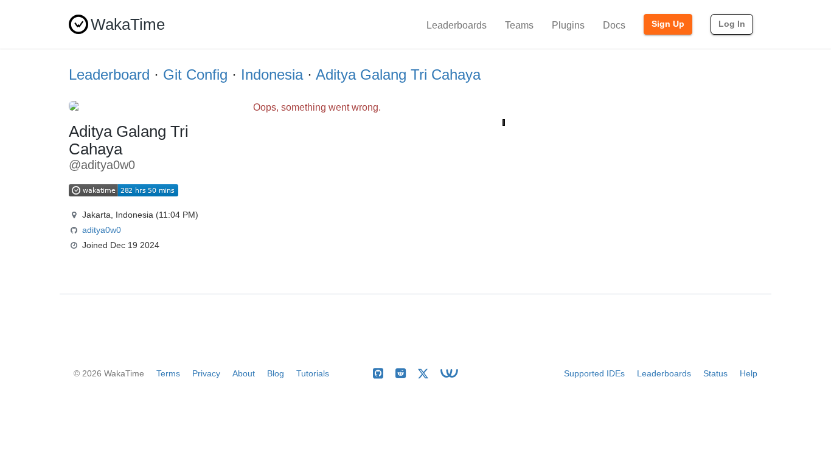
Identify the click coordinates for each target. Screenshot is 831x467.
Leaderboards (456, 25)
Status (715, 373)
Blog (275, 373)
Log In (731, 24)
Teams (519, 25)
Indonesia (272, 74)
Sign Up (668, 24)
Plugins (568, 25)
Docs (614, 25)
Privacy (206, 373)
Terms (168, 373)
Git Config (195, 74)
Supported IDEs (594, 373)
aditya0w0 (101, 230)
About (243, 373)
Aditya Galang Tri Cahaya (398, 74)
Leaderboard (109, 74)
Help (748, 373)
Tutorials (312, 373)
